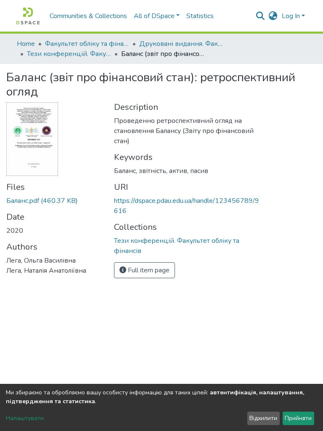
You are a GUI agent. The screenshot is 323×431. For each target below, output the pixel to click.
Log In (291, 16)
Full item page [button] (147, 270)
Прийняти (298, 418)
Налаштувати (25, 418)
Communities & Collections (88, 16)
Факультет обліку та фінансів (87, 43)
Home (26, 43)
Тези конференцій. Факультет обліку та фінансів (69, 54)
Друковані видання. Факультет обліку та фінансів (181, 43)
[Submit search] (260, 16)
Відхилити (263, 418)
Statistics (200, 16)
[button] (273, 16)
